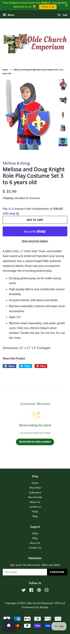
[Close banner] (66, 5)
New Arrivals (35, 497)
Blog (35, 516)
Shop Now (35, 487)
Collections (35, 492)
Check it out (48, 6)
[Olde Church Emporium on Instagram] (46, 590)
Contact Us (35, 547)
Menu (11, 14)
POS (57, 603)
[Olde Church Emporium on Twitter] (24, 590)
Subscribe (57, 572)
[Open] (9, 625)
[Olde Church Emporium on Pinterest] (39, 590)
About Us (35, 502)
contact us (35, 506)
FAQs (35, 511)
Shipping (8, 198)
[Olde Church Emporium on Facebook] (31, 590)
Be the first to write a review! (35, 441)
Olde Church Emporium (40, 603)
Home (5, 69)
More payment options (35, 240)
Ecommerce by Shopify (35, 607)
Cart (64, 15)
